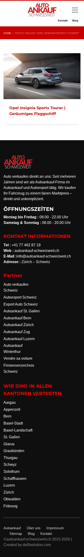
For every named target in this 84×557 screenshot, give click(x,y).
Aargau (10, 402)
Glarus (9, 444)
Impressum (55, 528)
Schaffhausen (15, 478)
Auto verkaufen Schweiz (16, 287)
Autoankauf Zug (17, 332)
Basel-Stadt (13, 423)
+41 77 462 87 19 (26, 245)
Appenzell (12, 409)
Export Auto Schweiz (21, 304)
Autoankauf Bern (17, 318)
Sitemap (15, 534)
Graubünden (14, 451)
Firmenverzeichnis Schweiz (19, 368)
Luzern (9, 485)
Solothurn (12, 471)
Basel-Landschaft (18, 430)
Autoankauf (12, 528)
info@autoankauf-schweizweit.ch (43, 256)
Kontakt (63, 20)
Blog (75, 20)
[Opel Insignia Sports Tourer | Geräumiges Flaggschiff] (42, 76)
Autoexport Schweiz (20, 297)
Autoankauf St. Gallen (22, 311)
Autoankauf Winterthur (13, 349)
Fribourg (11, 506)
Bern (7, 416)
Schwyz (10, 464)
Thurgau (11, 458)
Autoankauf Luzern (19, 339)
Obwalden (12, 499)
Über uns (34, 528)
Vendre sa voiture (18, 358)
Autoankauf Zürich (19, 325)
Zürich (9, 492)
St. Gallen (12, 437)
